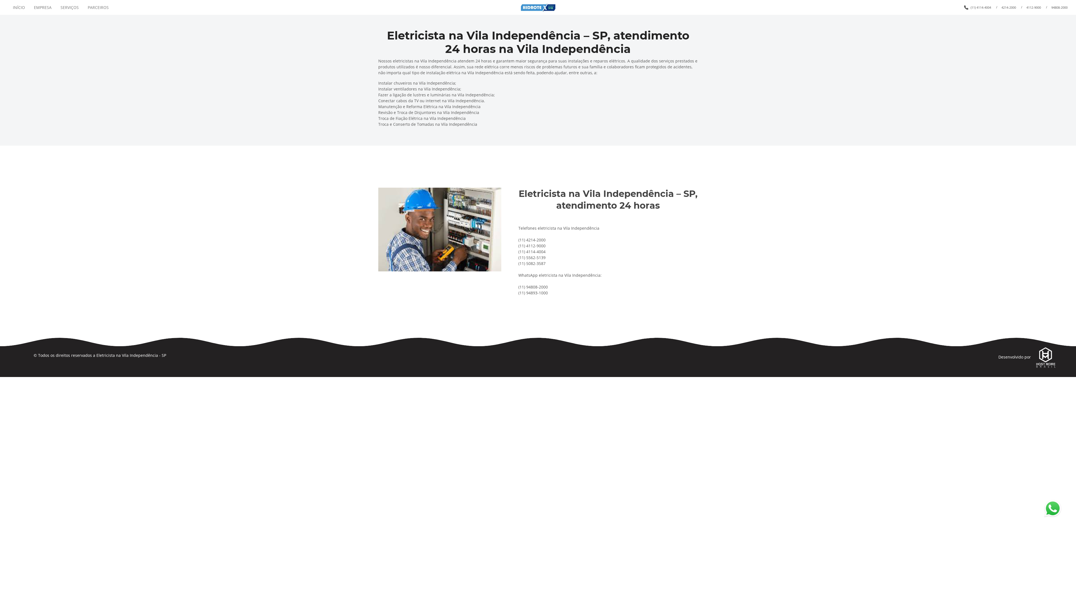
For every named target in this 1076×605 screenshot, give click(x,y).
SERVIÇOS (70, 7)
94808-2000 (1059, 7)
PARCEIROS (98, 7)
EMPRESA (43, 7)
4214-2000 (1008, 7)
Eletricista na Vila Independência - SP (131, 355)
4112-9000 (1033, 7)
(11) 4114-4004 (981, 7)
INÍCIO (19, 7)
